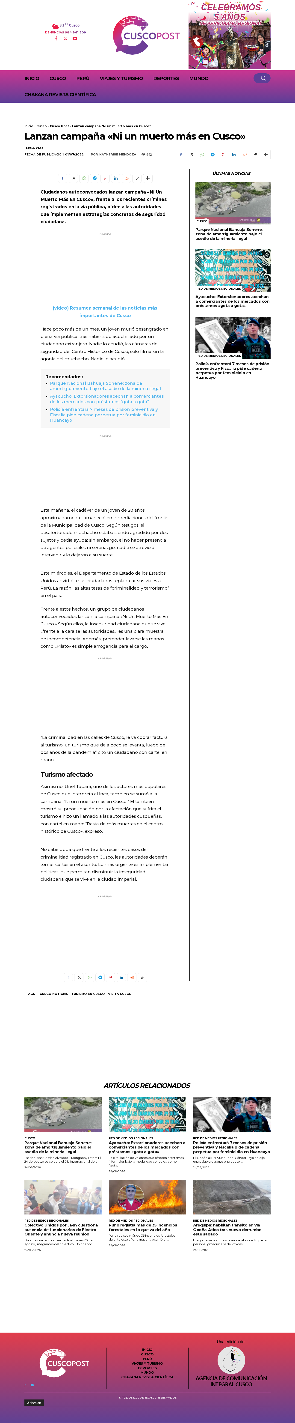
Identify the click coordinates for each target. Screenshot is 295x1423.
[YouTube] (74, 39)
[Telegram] (212, 154)
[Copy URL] (255, 154)
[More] (266, 154)
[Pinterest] (223, 154)
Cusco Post (59, 126)
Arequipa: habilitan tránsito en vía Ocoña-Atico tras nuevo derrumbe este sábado (227, 1229)
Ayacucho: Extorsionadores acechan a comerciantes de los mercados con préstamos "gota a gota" (107, 399)
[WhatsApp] (201, 154)
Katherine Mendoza (117, 154)
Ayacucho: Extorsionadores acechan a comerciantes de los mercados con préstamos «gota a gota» (232, 301)
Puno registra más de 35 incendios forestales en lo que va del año (143, 1227)
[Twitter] (65, 39)
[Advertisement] (105, 268)
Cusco (41, 126)
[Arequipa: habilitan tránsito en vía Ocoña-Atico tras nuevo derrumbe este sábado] (232, 1197)
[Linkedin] (233, 154)
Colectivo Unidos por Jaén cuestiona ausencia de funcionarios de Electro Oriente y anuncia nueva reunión (61, 1229)
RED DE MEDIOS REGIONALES (219, 288)
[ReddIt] (244, 154)
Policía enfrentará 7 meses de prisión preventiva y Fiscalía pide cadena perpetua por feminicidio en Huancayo (104, 415)
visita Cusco (120, 994)
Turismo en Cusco (88, 994)
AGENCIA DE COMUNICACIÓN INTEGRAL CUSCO (231, 1382)
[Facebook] (56, 39)
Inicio (28, 126)
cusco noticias (54, 994)
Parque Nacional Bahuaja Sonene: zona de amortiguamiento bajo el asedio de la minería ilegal (105, 386)
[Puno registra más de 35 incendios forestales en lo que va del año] (147, 1197)
